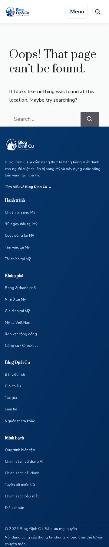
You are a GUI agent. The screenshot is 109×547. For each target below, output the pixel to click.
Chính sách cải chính (22, 473)
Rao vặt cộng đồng (21, 333)
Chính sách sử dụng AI (24, 461)
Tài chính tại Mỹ (18, 258)
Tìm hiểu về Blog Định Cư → (28, 186)
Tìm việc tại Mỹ (17, 247)
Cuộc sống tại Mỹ (19, 235)
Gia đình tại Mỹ (17, 310)
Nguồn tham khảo (20, 420)
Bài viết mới (15, 374)
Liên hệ (11, 409)
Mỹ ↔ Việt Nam (18, 322)
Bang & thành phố (20, 287)
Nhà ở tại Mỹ (15, 299)
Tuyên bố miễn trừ (20, 484)
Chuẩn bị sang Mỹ (20, 212)
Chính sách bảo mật (22, 496)
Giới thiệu (13, 385)
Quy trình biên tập (20, 449)
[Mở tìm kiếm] (97, 11)
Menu (77, 11)
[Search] (90, 119)
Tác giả (11, 397)
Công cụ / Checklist (21, 345)
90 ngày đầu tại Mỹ (21, 223)
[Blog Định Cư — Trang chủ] (19, 11)
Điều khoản (14, 507)
